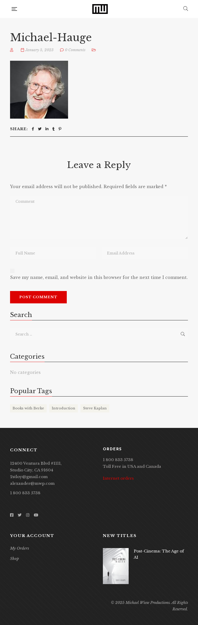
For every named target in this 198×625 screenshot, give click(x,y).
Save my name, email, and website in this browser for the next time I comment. (99, 277)
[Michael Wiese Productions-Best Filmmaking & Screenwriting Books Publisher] (100, 9)
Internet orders (118, 478)
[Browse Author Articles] (12, 50)
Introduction (63, 408)
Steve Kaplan (95, 408)
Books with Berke (28, 408)
